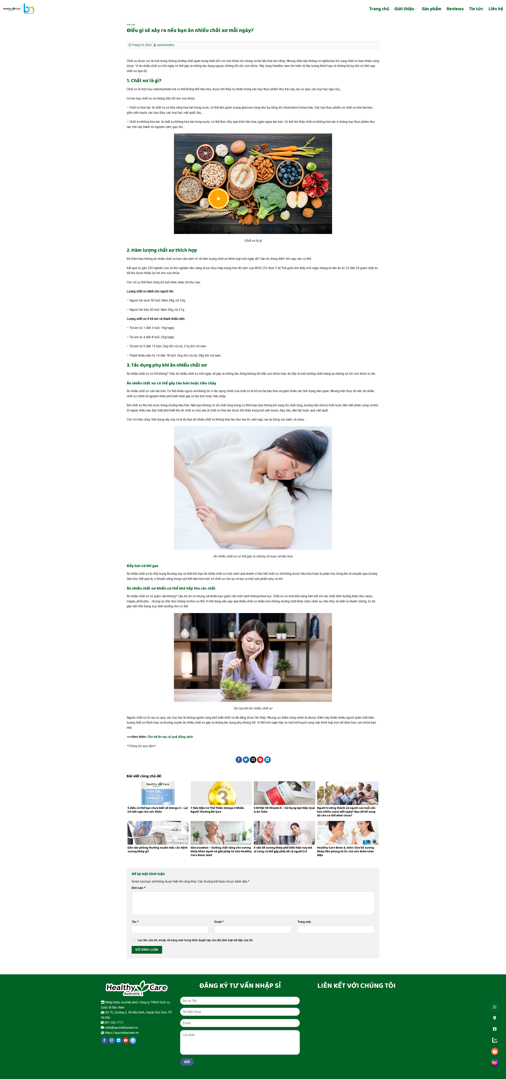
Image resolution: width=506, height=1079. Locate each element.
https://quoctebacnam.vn (121, 1033)
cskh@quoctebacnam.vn (121, 1027)
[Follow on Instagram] (111, 1040)
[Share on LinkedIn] (267, 759)
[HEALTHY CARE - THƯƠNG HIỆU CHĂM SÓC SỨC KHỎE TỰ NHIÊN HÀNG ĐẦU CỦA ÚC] (36, 8)
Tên (135, 922)
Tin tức (476, 9)
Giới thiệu (404, 9)
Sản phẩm (431, 9)
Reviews (455, 9)
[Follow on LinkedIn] (118, 1040)
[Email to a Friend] (253, 759)
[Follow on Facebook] (104, 1040)
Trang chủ (379, 9)
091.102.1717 (113, 1023)
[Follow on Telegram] (133, 1040)
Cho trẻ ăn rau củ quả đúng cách (169, 737)
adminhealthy (165, 45)
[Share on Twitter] (246, 759)
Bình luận (138, 888)
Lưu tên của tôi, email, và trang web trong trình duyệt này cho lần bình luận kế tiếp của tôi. (195, 940)
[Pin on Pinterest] (260, 759)
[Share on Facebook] (239, 759)
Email (219, 922)
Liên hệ (495, 9)
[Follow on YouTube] (126, 1040)
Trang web (304, 922)
